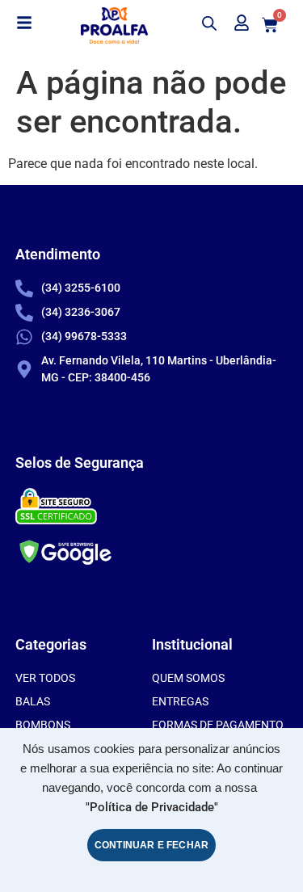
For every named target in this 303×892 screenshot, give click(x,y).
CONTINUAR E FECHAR (151, 845)
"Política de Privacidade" (152, 807)
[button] (24, 24)
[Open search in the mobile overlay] (207, 23)
